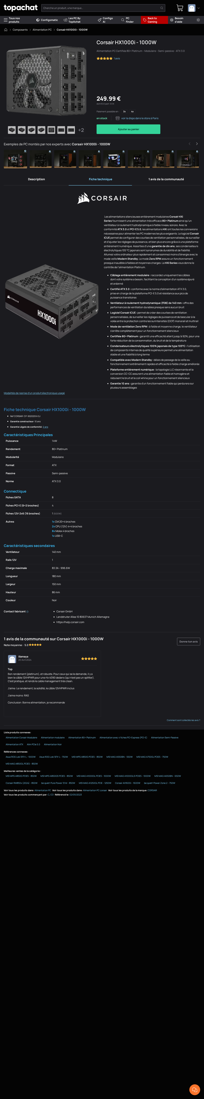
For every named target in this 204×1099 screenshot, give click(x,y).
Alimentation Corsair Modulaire (21, 737)
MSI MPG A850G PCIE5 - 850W (87, 756)
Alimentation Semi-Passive (164, 737)
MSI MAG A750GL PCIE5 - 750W (152, 756)
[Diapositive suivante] (196, 143)
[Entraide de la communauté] (194, 1089)
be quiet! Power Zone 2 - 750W (159, 782)
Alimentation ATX (14, 744)
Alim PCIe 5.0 (33, 744)
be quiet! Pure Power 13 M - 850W (58, 782)
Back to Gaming (152, 19)
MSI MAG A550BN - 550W (119, 756)
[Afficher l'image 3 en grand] (32, 130)
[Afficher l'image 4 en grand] (41, 130)
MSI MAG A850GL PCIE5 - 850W (22, 763)
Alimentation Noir (53, 744)
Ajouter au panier (128, 129)
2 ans (45, 426)
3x (124, 111)
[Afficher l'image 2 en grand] (22, 130)
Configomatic (49, 20)
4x (132, 111)
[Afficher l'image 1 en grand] (12, 130)
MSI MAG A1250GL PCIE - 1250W (95, 782)
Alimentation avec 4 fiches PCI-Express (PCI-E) (123, 737)
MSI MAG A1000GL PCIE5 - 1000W (94, 775)
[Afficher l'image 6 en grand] (61, 130)
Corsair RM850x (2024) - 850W (21, 782)
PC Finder (130, 19)
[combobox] (194, 8)
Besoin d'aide (179, 19)
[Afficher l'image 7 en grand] (71, 130)
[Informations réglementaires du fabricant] (27, 611)
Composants (20, 29)
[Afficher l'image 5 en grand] (51, 130)
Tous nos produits (14, 19)
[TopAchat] (20, 8)
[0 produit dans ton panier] (180, 8)
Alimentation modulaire (53, 737)
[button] (16, 159)
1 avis (117, 58)
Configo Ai (108, 19)
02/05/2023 (75, 794)
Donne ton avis (188, 641)
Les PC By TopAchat (74, 19)
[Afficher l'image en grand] (46, 80)
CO (52, 794)
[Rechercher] (161, 8)
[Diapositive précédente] (189, 143)
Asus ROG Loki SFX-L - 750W (53, 756)
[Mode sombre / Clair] (198, 20)
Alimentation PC (42, 29)
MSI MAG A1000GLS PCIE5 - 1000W (133, 775)
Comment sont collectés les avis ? (183, 720)
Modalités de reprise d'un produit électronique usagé (34, 393)
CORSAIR (152, 790)
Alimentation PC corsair (95, 790)
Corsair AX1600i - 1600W (127, 782)
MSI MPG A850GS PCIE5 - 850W (56, 775)
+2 (81, 130)
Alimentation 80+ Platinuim (82, 737)
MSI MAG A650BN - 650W (167, 775)
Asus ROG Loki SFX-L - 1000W (21, 756)
